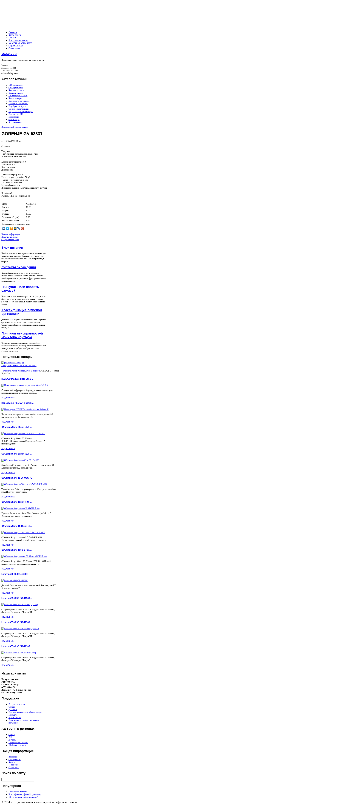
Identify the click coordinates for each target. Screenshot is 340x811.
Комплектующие (15, 93)
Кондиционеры (15, 98)
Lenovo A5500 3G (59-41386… (16, 598)
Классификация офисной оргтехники (24, 794)
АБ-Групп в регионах (17, 745)
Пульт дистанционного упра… (17, 379)
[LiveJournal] (19, 228)
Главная (6, 371)
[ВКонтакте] (4, 228)
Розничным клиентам (18, 742)
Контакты (12, 715)
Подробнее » (8, 397)
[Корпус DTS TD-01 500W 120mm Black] (12, 362)
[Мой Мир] (15, 228)
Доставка (12, 709)
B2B (10, 737)
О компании (13, 767)
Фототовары (13, 119)
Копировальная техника (18, 101)
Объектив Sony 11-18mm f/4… (16, 526)
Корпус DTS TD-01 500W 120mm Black (18, 365)
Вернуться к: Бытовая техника (14, 127)
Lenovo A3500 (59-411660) (14, 574)
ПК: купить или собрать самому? (23, 797)
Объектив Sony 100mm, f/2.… (16, 550)
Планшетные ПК (15, 114)
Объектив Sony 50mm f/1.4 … (16, 454)
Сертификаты (14, 759)
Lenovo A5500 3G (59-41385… (16, 646)
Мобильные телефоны (18, 103)
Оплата (11, 707)
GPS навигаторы (15, 85)
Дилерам (12, 740)
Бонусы (11, 762)
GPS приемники (15, 87)
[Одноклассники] (11, 228)
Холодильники (14, 122)
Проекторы (13, 117)
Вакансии (12, 757)
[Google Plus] (22, 228)
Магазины (9, 54)
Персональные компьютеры (20, 111)
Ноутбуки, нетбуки (17, 106)
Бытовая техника (16, 90)
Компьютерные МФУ (17, 95)
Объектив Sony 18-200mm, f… (17, 478)
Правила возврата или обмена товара (24, 712)
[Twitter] (8, 228)
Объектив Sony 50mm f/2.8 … (16, 427)
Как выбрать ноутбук (17, 791)
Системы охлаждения (18, 267)
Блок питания (12, 247)
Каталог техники (17, 371)
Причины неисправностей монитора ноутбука (22, 335)
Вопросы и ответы (16, 704)
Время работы (14, 717)
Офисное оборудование (18, 109)
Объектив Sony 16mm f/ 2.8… (16, 502)
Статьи (11, 734)
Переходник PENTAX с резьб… (17, 403)
